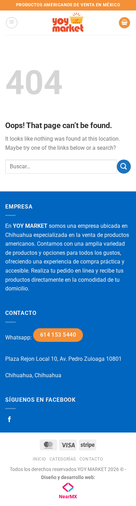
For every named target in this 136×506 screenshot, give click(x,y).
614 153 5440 (58, 335)
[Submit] (124, 166)
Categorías (63, 459)
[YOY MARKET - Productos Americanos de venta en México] (68, 22)
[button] (11, 22)
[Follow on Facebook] (9, 419)
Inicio (39, 459)
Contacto (91, 459)
